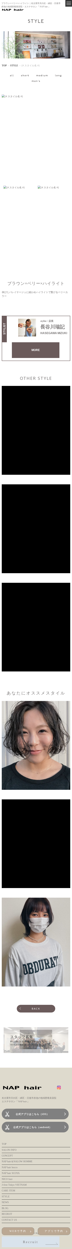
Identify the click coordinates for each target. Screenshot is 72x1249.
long (58, 75)
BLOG (5, 1208)
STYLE (14, 65)
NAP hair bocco (9, 1167)
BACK (36, 1008)
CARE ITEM (8, 1190)
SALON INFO (9, 1150)
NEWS (5, 1202)
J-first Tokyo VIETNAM (14, 1185)
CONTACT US (9, 1220)
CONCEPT (7, 1155)
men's (36, 81)
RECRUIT (7, 1214)
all (12, 75)
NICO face (7, 1179)
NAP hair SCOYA (11, 1173)
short (25, 75)
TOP (4, 65)
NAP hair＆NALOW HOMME (17, 1161)
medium (42, 75)
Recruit (30, 1242)
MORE (35, 350)
